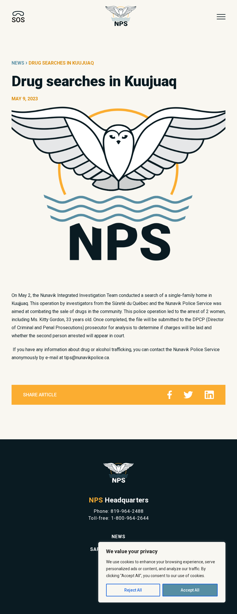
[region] (161, 572)
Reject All (133, 590)
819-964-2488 (127, 511)
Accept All (190, 590)
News (18, 63)
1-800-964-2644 (130, 518)
